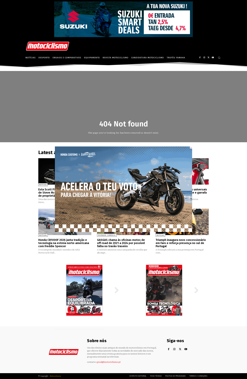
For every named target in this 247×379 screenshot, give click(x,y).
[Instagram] (204, 57)
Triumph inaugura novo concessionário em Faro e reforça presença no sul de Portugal (181, 243)
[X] (208, 57)
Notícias (43, 185)
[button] (219, 58)
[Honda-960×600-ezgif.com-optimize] (123, 231)
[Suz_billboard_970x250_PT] (123, 36)
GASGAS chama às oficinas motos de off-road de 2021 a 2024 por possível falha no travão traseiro (121, 243)
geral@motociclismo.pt (109, 362)
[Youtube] (212, 57)
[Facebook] (199, 57)
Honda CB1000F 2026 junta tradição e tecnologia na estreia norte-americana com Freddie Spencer (63, 243)
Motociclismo (55, 376)
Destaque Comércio (107, 235)
